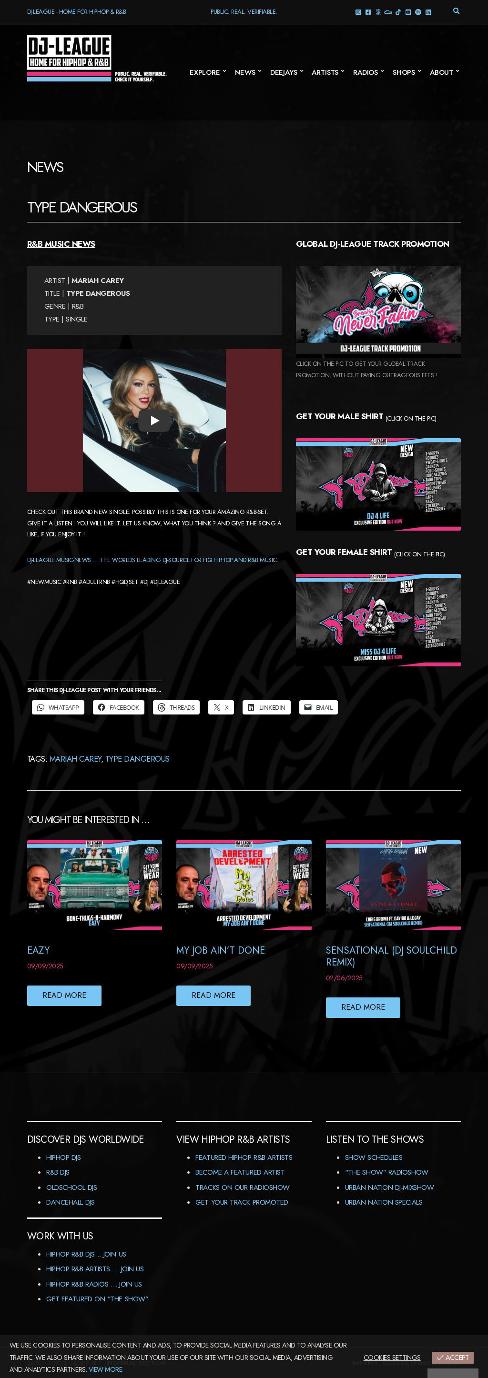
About (441, 72)
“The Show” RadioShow (386, 1172)
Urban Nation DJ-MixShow (389, 1187)
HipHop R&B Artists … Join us (94, 1269)
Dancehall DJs (70, 1202)
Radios (365, 72)
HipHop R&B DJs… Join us (86, 1254)
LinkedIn (428, 12)
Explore (205, 72)
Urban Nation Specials (384, 1202)
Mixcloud (388, 12)
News (245, 72)
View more (105, 1369)
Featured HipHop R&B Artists (243, 1157)
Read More (64, 995)
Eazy (38, 950)
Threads (378, 12)
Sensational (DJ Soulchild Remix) (391, 956)
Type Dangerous (137, 758)
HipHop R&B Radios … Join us (94, 1284)
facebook (368, 12)
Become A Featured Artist (240, 1172)
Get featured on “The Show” (97, 1299)
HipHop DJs (63, 1157)
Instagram (358, 12)
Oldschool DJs (71, 1187)
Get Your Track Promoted (241, 1202)
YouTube (408, 12)
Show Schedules (374, 1157)
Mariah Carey (75, 758)
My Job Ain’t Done (220, 950)
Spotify (418, 12)
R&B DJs (58, 1172)
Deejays (283, 72)
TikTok (398, 12)
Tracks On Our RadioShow (242, 1187)
